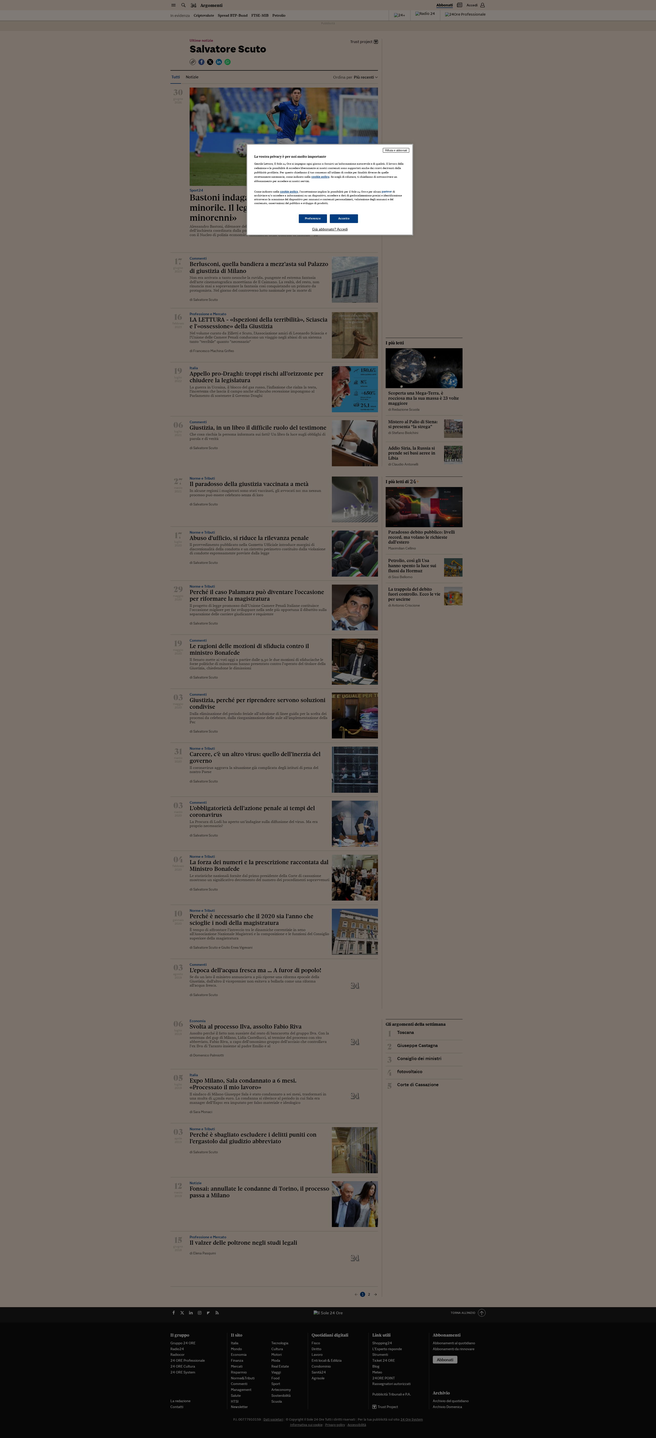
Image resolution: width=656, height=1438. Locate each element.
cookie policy (320, 176)
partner (387, 191)
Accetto (344, 218)
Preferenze (313, 218)
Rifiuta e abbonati (396, 150)
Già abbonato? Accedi (330, 229)
